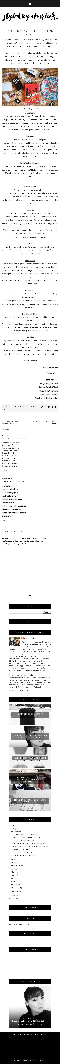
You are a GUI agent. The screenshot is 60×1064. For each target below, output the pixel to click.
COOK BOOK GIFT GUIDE (22, 852)
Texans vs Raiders (9, 463)
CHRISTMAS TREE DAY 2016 (23, 840)
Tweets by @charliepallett (19, 924)
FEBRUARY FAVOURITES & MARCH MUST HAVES (30, 801)
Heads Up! (30, 210)
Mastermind (30, 290)
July (14, 872)
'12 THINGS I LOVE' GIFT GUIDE (25, 855)
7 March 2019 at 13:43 (12, 531)
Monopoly (30, 136)
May (14, 878)
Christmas (23, 407)
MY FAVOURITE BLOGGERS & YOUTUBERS (29, 843)
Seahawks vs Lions (10, 453)
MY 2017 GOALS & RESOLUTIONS (11, 422)
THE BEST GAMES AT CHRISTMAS (25, 834)
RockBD (5, 435)
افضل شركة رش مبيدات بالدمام (14, 538)
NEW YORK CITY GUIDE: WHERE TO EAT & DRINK (32, 846)
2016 (13, 829)
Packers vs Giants (9, 455)
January (15, 891)
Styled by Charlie (25, 1060)
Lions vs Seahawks (9, 450)
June (14, 875)
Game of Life (30, 260)
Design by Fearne (39, 1060)
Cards (30, 243)
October (15, 862)
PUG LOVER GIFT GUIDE (22, 849)
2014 (13, 898)
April (14, 881)
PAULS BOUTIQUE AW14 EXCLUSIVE (30, 758)
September (16, 866)
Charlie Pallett (30, 638)
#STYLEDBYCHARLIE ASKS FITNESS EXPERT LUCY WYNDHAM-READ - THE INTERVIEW (30, 779)
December (16, 832)
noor (3, 528)
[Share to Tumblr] (52, 407)
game (32, 407)
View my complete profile (19, 690)
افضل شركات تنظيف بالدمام (12, 541)
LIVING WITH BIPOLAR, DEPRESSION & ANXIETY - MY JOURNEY (30, 736)
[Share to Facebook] (45, 407)
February (16, 888)
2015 (12, 895)
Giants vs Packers (9, 458)
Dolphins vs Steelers (10, 442)
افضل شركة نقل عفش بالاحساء (14, 543)
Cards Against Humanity (30, 163)
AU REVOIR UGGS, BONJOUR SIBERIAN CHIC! (30, 715)
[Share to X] (42, 407)
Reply (4, 470)
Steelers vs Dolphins (10, 445)
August (15, 869)
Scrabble (30, 337)
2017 (12, 826)
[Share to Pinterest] (49, 407)
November (16, 859)
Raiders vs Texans (9, 461)
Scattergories (30, 186)
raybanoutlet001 (8, 478)
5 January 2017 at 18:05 (13, 438)
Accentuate (30, 113)
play (5, 409)
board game (11, 407)
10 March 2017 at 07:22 (13, 481)
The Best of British (30, 314)
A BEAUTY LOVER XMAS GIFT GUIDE (26, 837)
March (15, 885)
